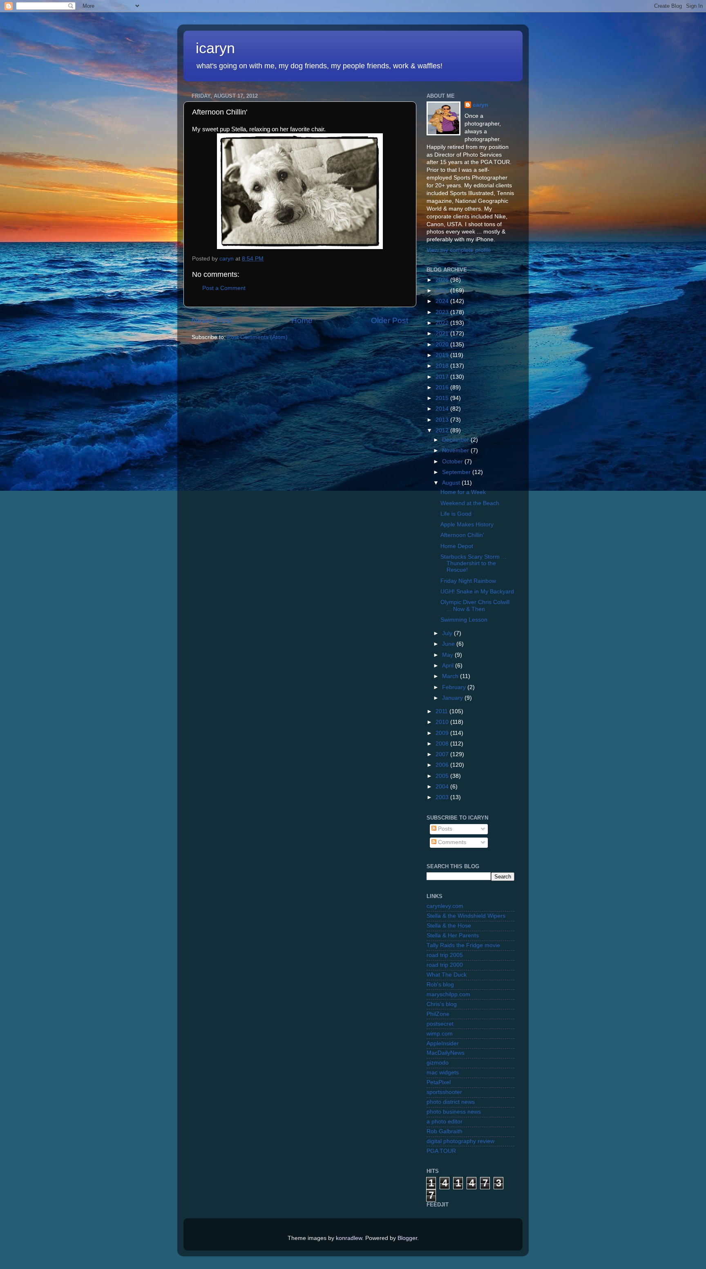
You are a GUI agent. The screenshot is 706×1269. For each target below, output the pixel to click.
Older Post (389, 320)
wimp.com (440, 1034)
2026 (443, 280)
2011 (442, 711)
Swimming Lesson (463, 620)
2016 (443, 387)
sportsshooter (444, 1092)
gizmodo (438, 1063)
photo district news (451, 1102)
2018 (443, 366)
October (453, 461)
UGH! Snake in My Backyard (477, 591)
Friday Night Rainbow (468, 581)
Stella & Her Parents (453, 935)
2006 (443, 765)
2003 (443, 797)
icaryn (215, 48)
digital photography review (460, 1141)
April (448, 666)
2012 (443, 430)
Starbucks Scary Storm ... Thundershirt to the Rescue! (473, 563)
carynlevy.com (445, 906)
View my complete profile (459, 250)
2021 (443, 333)
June (449, 644)
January (453, 698)
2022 (443, 323)
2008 (443, 744)
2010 (443, 722)
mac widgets (443, 1072)
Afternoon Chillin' (462, 535)
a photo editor (444, 1122)
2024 (443, 301)
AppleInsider (443, 1043)
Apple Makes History (467, 524)
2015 (443, 398)
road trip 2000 (445, 965)
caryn (480, 105)
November (456, 450)
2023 (443, 312)
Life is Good (455, 514)
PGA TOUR (441, 1151)
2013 (443, 420)
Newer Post (212, 320)
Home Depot (456, 546)
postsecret (440, 1024)
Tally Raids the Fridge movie (463, 945)
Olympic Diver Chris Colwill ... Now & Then (474, 605)
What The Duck (447, 975)
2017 (443, 377)
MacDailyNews (446, 1053)
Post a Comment (224, 288)
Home (302, 320)
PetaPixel (439, 1082)
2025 (443, 290)
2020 (443, 344)
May (448, 655)
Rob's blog (440, 985)
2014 (443, 409)
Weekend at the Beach (469, 503)
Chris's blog (442, 1004)
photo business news (454, 1112)
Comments (451, 842)
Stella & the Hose (449, 926)
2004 (443, 787)
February (454, 687)
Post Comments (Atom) (257, 337)
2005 (443, 776)
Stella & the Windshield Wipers (466, 916)
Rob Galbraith (444, 1131)
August (452, 483)
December (456, 440)
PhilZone (438, 1014)
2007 (443, 754)
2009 (443, 733)
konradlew (349, 1238)
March (451, 676)
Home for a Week (463, 492)
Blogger (407, 1238)
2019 (443, 355)
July (448, 633)
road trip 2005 (445, 955)
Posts (444, 829)
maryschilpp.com (448, 994)
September (457, 472)
